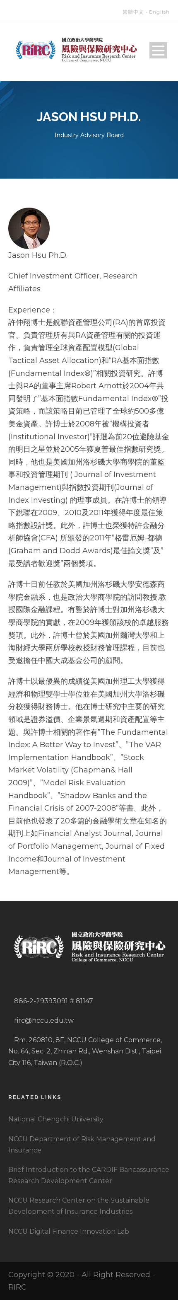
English (159, 12)
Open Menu (158, 50)
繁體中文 (133, 12)
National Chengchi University (55, 1119)
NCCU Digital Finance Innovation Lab (68, 1231)
